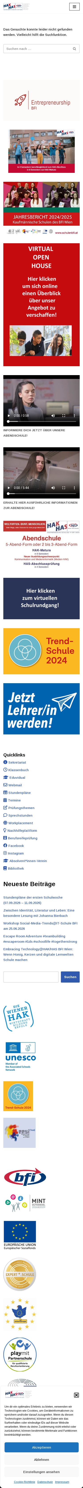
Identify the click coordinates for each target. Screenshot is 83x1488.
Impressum (62, 1482)
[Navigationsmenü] (74, 6)
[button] (76, 1395)
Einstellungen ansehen (41, 1472)
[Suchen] (75, 48)
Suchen (70, 977)
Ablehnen (41, 1459)
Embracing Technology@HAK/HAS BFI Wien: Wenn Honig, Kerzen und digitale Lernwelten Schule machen (38, 954)
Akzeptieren (41, 1447)
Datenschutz (45, 1482)
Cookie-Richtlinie (24, 1482)
